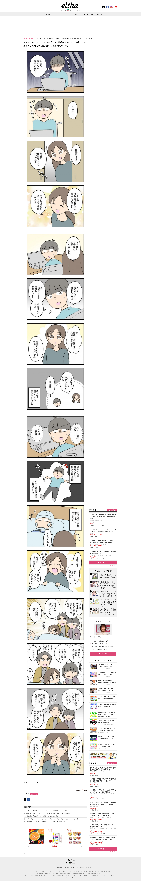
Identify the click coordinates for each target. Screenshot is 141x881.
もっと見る (104, 653)
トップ (41, 14)
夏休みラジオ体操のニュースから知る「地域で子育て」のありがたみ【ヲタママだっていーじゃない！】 (51, 819)
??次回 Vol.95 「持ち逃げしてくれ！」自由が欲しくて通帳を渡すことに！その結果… (46, 810)
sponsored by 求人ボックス (111, 565)
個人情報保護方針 (69, 867)
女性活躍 (99, 14)
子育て (93, 14)
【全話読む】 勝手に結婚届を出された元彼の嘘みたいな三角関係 (41, 816)
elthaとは (52, 867)
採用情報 (88, 867)
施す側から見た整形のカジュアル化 (103, 646)
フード (65, 14)
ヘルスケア (48, 14)
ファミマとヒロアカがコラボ (101, 644)
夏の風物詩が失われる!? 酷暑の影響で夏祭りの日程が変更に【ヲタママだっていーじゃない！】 (49, 821)
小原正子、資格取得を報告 (100, 641)
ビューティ (57, 14)
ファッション (73, 14)
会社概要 (59, 867)
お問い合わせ (80, 867)
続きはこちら (104, 562)
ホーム (25, 38)
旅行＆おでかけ (84, 14)
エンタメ (31, 38)
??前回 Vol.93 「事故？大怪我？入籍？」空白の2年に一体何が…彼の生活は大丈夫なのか (47, 813)
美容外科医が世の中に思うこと (101, 649)
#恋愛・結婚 (34, 794)
